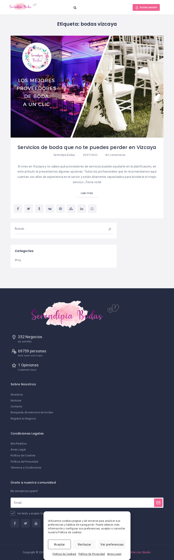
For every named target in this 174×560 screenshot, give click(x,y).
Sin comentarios (115, 154)
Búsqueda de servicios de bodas (32, 412)
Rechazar (84, 544)
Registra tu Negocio (23, 418)
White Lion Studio (139, 552)
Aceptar (59, 544)
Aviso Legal (114, 554)
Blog (18, 260)
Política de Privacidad (92, 554)
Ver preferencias (112, 544)
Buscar (106, 229)
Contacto (16, 406)
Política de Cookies (64, 554)
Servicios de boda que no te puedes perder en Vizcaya (87, 147)
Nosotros (17, 394)
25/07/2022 (89, 154)
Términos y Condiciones (26, 467)
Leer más (87, 193)
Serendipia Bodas (64, 154)
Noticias (16, 400)
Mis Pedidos (19, 443)
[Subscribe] (158, 502)
